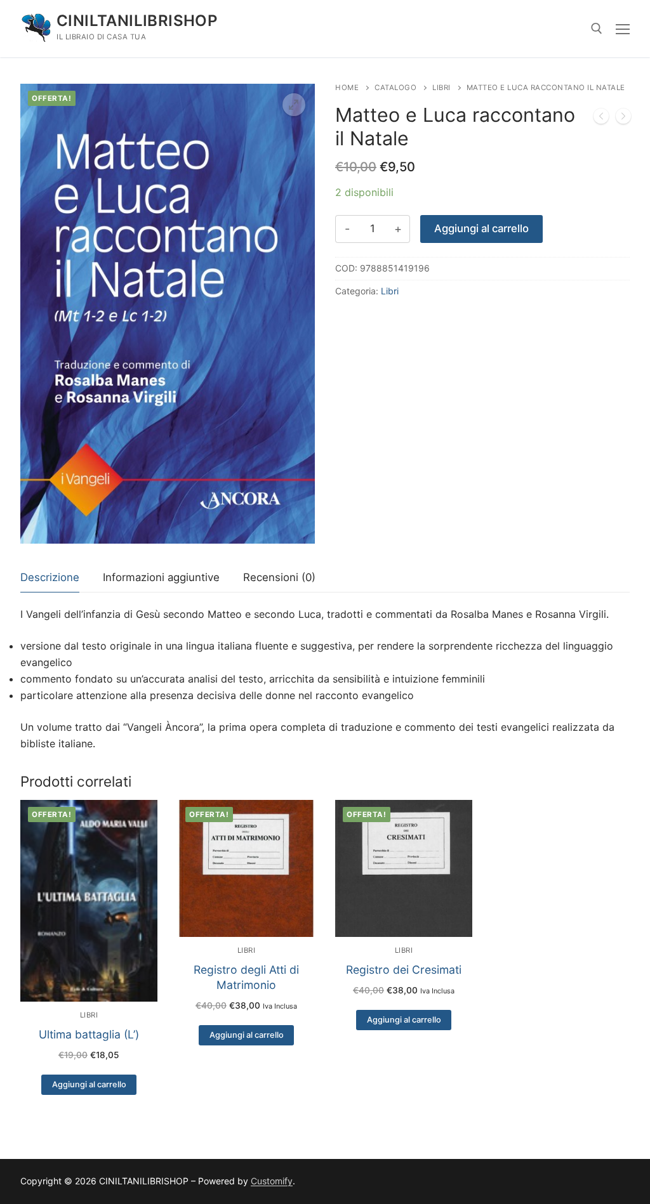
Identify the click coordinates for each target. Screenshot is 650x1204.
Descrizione (49, 577)
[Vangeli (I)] (601, 118)
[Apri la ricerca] (596, 28)
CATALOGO (395, 87)
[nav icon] (623, 28)
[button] (293, 104)
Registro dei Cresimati (403, 969)
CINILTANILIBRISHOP (136, 20)
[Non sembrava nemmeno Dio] (623, 118)
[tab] (49, 578)
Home (347, 87)
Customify (272, 1180)
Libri (441, 87)
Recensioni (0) (279, 577)
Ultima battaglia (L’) (89, 1034)
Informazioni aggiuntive (161, 577)
